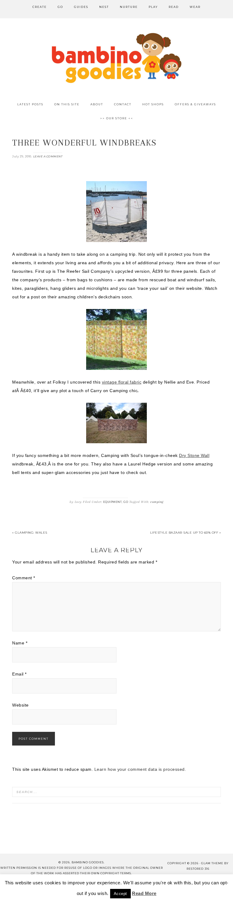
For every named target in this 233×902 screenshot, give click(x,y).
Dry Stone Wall (194, 455)
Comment (23, 577)
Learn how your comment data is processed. (140, 769)
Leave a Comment (47, 156)
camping (157, 502)
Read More (144, 893)
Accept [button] (120, 893)
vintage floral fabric (122, 382)
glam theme (212, 863)
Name (19, 643)
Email (19, 674)
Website (20, 705)
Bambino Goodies (116, 57)
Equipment (112, 502)
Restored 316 (198, 868)
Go (125, 502)
